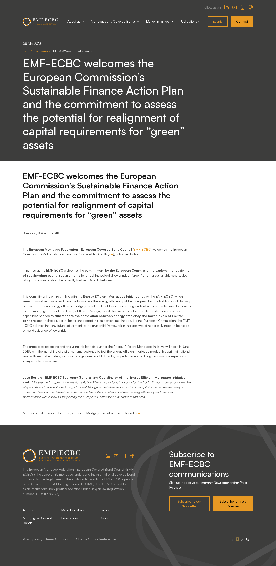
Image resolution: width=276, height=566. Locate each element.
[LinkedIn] (226, 7)
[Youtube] (234, 7)
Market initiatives (158, 21)
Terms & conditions (59, 539)
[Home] (40, 21)
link (111, 254)
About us (74, 21)
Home (26, 50)
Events (217, 21)
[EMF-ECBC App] (242, 7)
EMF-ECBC (142, 249)
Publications (189, 21)
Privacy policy (32, 539)
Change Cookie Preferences (96, 539)
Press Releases (40, 50)
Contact (242, 21)
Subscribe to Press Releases (233, 503)
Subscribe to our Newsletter (189, 503)
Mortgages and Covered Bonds (113, 21)
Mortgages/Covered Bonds (37, 520)
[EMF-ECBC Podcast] (250, 7)
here (138, 413)
